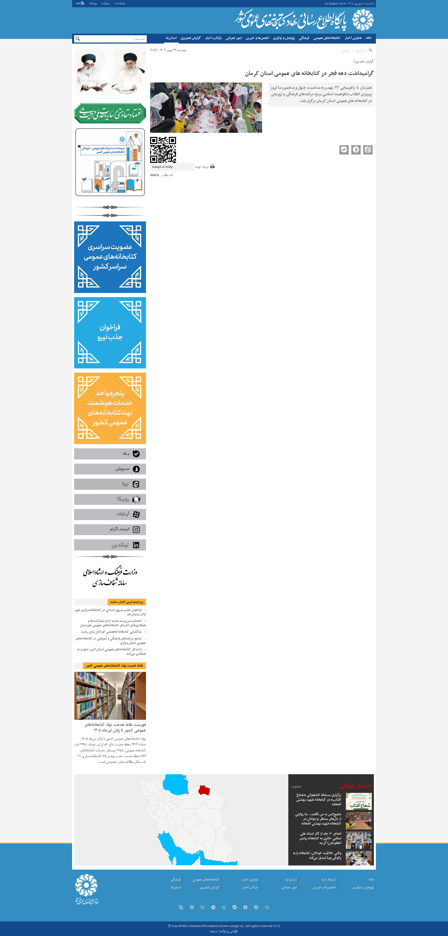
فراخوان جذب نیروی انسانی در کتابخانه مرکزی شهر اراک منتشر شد (110, 612)
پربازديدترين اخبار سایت (126, 602)
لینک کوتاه (201, 167)
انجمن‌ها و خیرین (257, 38)
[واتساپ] (224, 908)
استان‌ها (171, 38)
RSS (78, 3)
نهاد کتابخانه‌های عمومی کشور (303, 19)
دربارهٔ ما (106, 3)
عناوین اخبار (353, 38)
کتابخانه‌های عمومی (326, 38)
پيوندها (93, 3)
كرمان (345, 50)
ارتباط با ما (120, 3)
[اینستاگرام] (202, 908)
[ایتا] (256, 908)
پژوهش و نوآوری (284, 38)
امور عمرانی (234, 38)
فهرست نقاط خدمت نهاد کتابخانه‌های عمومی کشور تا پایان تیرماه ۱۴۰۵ (115, 727)
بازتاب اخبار (213, 38)
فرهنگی (304, 38)
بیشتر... (295, 786)
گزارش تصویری (191, 38)
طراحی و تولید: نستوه (224, 931)
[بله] (234, 908)
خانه (369, 38)
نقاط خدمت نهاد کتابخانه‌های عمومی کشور (114, 666)
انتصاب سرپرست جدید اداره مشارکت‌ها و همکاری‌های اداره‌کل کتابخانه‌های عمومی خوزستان (113, 623)
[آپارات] (192, 908)
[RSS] (181, 908)
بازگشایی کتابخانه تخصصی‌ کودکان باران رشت (111, 632)
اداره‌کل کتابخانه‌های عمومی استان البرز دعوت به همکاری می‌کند (111, 652)
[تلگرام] (213, 908)
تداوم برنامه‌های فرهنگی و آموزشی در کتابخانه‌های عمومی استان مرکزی (111, 641)
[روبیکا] (267, 908)
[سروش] (245, 908)
